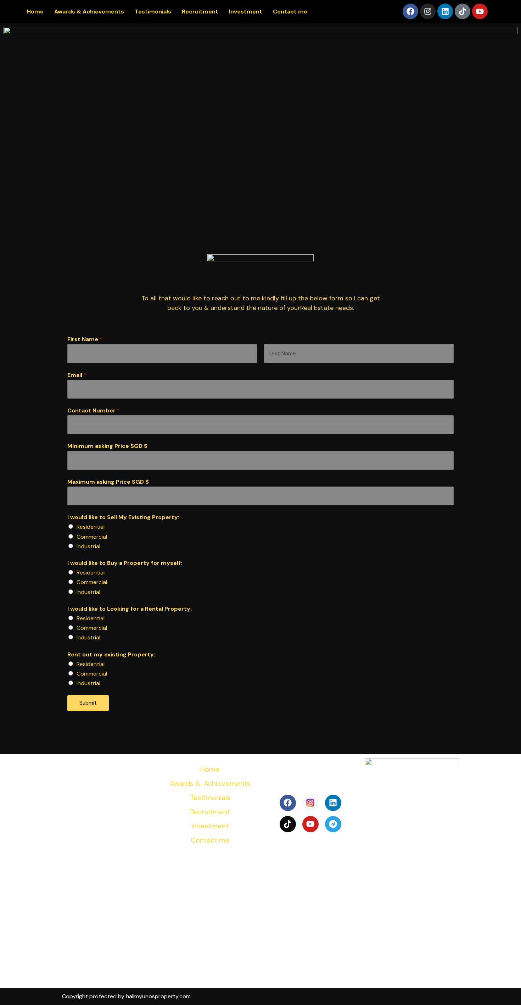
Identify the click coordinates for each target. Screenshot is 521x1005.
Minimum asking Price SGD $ (107, 446)
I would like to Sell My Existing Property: (123, 517)
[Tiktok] (462, 11)
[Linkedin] (445, 11)
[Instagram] (428, 11)
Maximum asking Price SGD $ (108, 481)
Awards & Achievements (89, 11)
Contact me (290, 11)
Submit (88, 702)
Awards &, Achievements (210, 783)
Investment (245, 11)
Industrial (88, 546)
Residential (91, 527)
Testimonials (153, 11)
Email (76, 375)
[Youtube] (480, 11)
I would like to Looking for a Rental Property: (129, 608)
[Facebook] (410, 11)
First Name (84, 339)
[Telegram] (333, 824)
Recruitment (200, 11)
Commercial (92, 536)
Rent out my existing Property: (111, 654)
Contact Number (93, 410)
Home (35, 11)
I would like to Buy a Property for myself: (124, 563)
